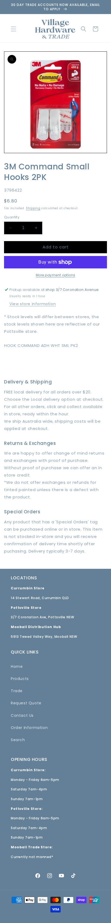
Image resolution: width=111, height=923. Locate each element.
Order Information (29, 727)
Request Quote (26, 703)
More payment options (55, 275)
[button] (13, 29)
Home (17, 666)
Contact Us (22, 715)
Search (18, 740)
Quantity (11, 217)
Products (20, 678)
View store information (32, 304)
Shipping (33, 208)
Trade (17, 691)
